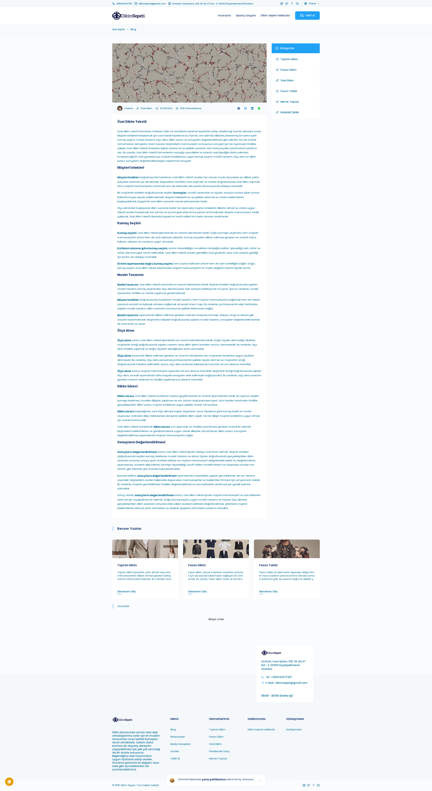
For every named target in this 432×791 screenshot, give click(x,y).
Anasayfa (224, 15)
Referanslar (177, 736)
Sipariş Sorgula (246, 15)
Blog (133, 29)
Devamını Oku (126, 591)
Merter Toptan (289, 102)
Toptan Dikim (289, 59)
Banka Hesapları (180, 744)
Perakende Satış (219, 751)
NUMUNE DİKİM (289, 112)
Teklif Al (175, 758)
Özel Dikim (146, 108)
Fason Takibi (288, 91)
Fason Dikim (288, 70)
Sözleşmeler (294, 729)
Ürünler (174, 751)
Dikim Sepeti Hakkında (275, 15)
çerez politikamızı (214, 779)
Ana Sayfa (118, 29)
